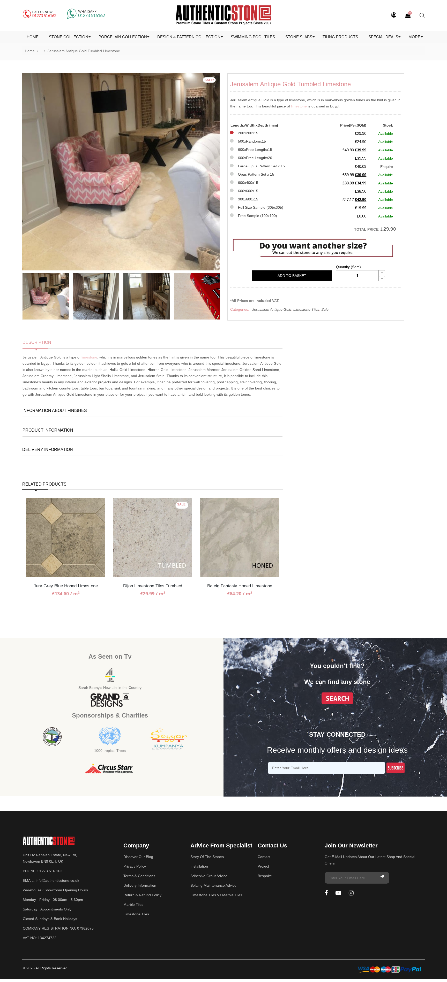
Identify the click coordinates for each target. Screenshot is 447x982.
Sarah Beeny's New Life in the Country (109, 687)
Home (30, 51)
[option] (121, 171)
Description (37, 342)
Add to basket (292, 276)
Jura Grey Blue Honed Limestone (66, 585)
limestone (299, 106)
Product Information (48, 430)
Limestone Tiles (306, 309)
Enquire (386, 167)
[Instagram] (351, 893)
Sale (325, 309)
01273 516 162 (50, 871)
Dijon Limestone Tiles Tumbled (152, 585)
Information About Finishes (55, 410)
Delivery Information (47, 449)
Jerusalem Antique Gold (271, 309)
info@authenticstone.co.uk (57, 880)
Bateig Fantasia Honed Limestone (239, 585)
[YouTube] (338, 893)
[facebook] (326, 893)
